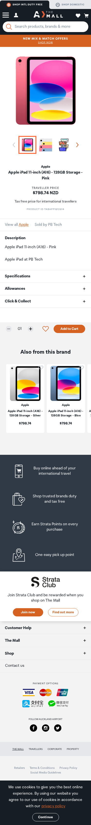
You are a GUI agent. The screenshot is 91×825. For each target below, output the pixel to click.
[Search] (9, 26)
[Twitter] (57, 728)
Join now (28, 612)
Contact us (14, 665)
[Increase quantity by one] (30, 329)
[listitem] (45, 471)
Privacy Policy (68, 768)
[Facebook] (33, 728)
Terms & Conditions (42, 768)
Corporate (55, 749)
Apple (24, 224)
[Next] (76, 145)
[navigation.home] (48, 15)
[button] (5, 15)
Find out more (63, 612)
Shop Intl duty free (28, 4)
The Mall (18, 749)
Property (73, 749)
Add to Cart (69, 329)
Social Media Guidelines (45, 772)
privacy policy (53, 806)
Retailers (19, 768)
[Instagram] (45, 728)
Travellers (36, 749)
